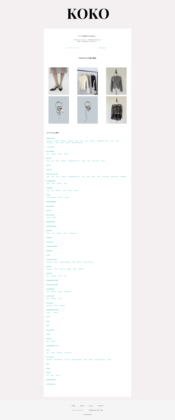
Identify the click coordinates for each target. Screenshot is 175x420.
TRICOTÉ (49, 237)
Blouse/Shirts (51, 330)
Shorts (53, 352)
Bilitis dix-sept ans (77, 142)
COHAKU (81, 269)
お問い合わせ (102, 47)
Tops (76, 141)
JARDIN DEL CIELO (52, 280)
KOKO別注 (123, 176)
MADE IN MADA (51, 201)
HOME (73, 405)
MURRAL (49, 230)
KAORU (49, 266)
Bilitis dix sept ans (52, 174)
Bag (57, 142)
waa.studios (50, 206)
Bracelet (62, 305)
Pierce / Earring (51, 197)
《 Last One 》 (51, 147)
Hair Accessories (88, 262)
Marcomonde (50, 215)
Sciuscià (49, 169)
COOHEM (49, 188)
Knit (81, 141)
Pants (53, 341)
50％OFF (63, 141)
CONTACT (100, 405)
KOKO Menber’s (51, 379)
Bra (48, 352)
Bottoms (92, 141)
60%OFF (70, 141)
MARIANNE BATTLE (53, 310)
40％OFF (56, 141)
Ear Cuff (60, 197)
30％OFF (49, 141)
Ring (73, 262)
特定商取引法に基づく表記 (96, 410)
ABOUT (82, 405)
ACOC (48, 255)
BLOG (91, 405)
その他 (109, 359)
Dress (86, 141)
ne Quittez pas (51, 384)
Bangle (69, 269)
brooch (56, 312)
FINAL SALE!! (51, 138)
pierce (49, 312)
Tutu (83, 176)
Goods (62, 142)
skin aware (50, 242)
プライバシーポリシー (78, 410)
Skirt (48, 341)
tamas (48, 195)
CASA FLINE (50, 296)
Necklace (49, 262)
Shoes (68, 142)
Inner (112, 141)
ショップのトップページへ (73, 47)
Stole (52, 375)
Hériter (49, 165)
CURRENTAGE (51, 181)
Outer (117, 141)
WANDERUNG (51, 222)
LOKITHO (49, 273)
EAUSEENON (51, 289)
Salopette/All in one (103, 141)
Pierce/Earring (58, 359)
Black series (114, 176)
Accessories (50, 142)
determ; (49, 210)
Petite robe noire (52, 259)
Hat (48, 375)
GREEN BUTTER (51, 226)
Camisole (59, 352)
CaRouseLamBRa (52, 246)
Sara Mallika (50, 151)
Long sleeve (68, 352)
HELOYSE (49, 250)
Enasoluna (50, 303)
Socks (48, 217)
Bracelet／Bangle (65, 262)
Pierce (56, 262)
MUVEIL (49, 158)
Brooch (67, 197)
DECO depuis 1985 (52, 284)
